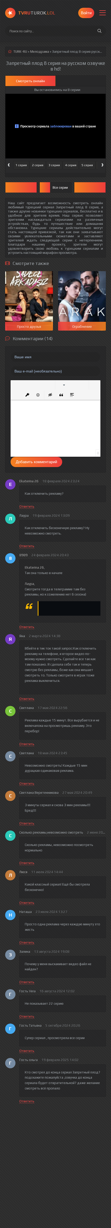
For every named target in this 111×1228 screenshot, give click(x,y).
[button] (16, 385)
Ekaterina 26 (28, 481)
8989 (23, 555)
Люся (23, 872)
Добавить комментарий (36, 462)
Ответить (26, 506)
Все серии (60, 187)
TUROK (36, 13)
